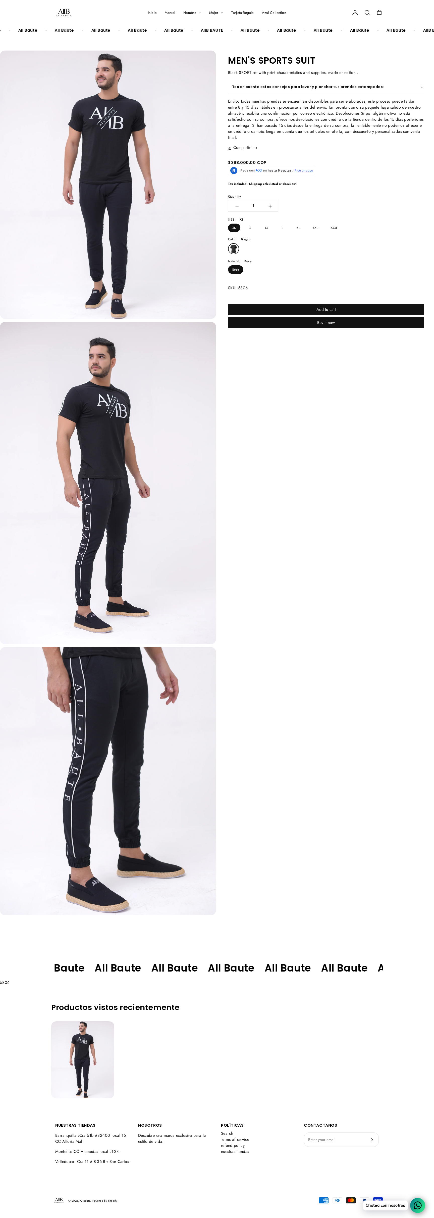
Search (227, 1133)
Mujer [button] (213, 12)
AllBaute (85, 1201)
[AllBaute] (63, 12)
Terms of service (235, 1139)
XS (234, 228)
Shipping (255, 184)
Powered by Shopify (104, 1201)
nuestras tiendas (235, 1151)
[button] (367, 12)
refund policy (233, 1145)
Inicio (152, 12)
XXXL (334, 228)
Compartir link (245, 147)
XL (298, 228)
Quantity (234, 196)
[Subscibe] (371, 1139)
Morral (170, 12)
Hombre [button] (189, 12)
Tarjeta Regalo (242, 12)
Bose (235, 269)
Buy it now (326, 322)
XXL (315, 228)
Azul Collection (274, 12)
